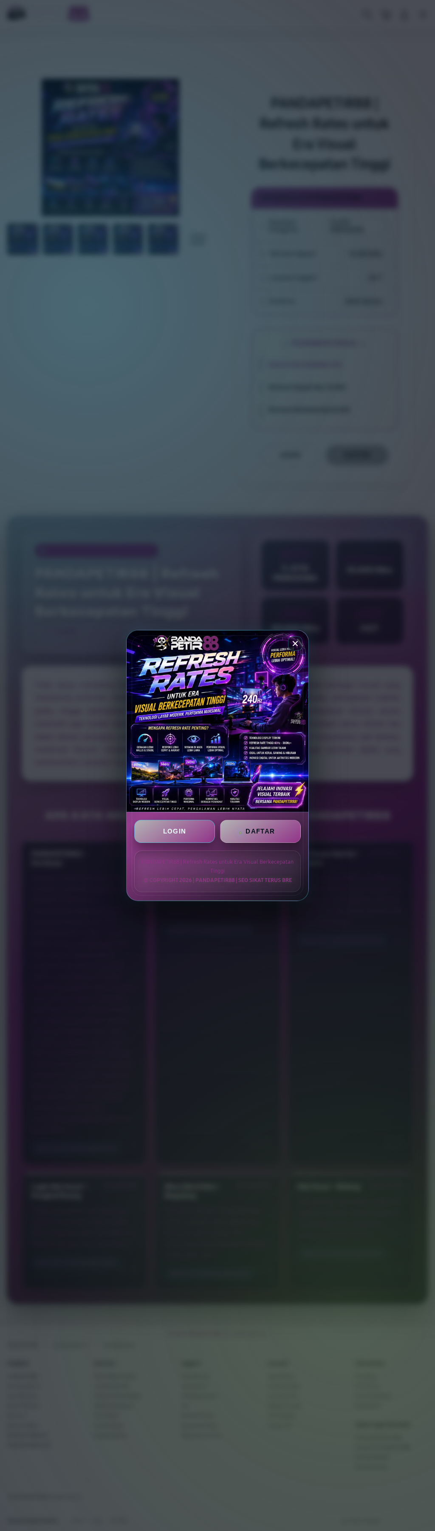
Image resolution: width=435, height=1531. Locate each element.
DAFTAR (260, 831)
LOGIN (174, 831)
